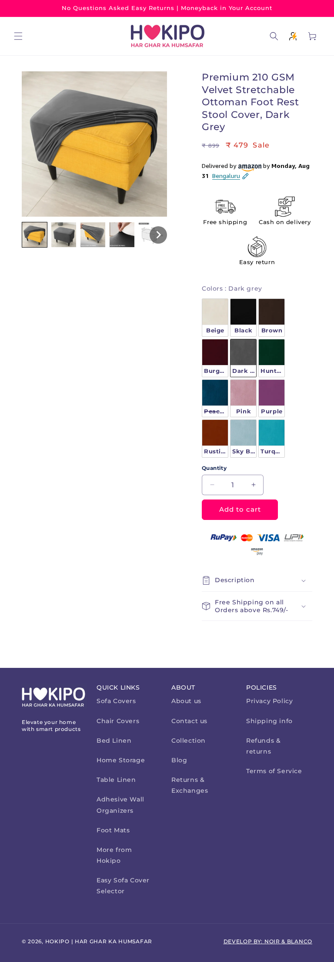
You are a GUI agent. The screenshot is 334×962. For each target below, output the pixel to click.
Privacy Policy (269, 701)
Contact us (189, 721)
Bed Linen (114, 740)
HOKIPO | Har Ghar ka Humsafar (98, 941)
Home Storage (121, 760)
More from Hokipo (114, 855)
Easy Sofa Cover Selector (123, 885)
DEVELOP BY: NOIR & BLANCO (268, 941)
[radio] (215, 317)
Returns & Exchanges (189, 785)
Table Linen (116, 780)
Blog (179, 760)
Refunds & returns (263, 746)
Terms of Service (274, 771)
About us (186, 701)
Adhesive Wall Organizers (120, 804)
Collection (188, 740)
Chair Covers (118, 721)
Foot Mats (113, 830)
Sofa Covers (116, 701)
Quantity (214, 468)
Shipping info (269, 721)
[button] (18, 36)
